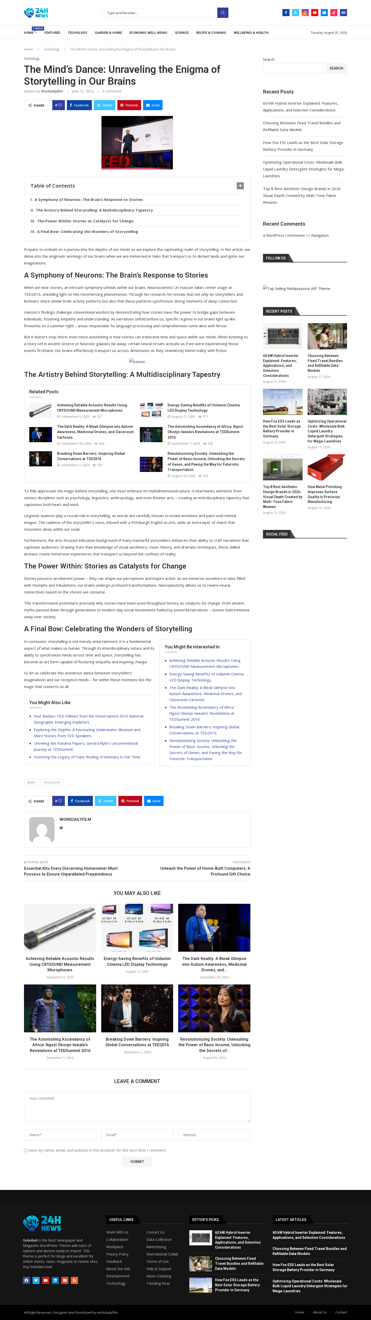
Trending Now (158, 1283)
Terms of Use (157, 1261)
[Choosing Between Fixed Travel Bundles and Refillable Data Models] (327, 336)
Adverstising (156, 1247)
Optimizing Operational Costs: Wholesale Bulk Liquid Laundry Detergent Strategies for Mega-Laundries (304, 169)
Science (182, 33)
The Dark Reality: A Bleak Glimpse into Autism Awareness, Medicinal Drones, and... (214, 964)
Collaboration (117, 1239)
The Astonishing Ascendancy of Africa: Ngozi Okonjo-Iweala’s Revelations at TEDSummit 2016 (205, 432)
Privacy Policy (117, 1254)
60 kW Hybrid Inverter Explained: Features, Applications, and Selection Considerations (281, 365)
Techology (77, 33)
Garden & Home (108, 33)
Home (30, 31)
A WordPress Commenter (284, 235)
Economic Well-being (148, 33)
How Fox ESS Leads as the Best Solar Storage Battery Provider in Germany (282, 428)
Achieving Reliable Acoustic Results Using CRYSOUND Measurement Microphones (60, 964)
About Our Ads (118, 1269)
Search (222, 13)
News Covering (158, 1276)
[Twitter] (295, 12)
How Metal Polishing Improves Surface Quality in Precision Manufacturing (325, 494)
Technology (115, 1283)
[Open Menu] (343, 12)
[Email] (324, 12)
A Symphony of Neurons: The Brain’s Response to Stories (89, 199)
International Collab (162, 1254)
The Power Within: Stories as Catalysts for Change (85, 220)
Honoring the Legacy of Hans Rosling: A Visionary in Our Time (87, 756)
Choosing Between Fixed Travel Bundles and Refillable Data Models (325, 363)
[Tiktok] (333, 12)
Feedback (114, 1261)
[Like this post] (60, 105)
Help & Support (158, 1269)
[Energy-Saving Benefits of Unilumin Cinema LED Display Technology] (151, 410)
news (31, 782)
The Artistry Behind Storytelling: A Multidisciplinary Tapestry (94, 210)
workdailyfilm (52, 91)
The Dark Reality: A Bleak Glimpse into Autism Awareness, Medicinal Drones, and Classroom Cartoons (95, 432)
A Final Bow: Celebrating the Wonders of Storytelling (87, 231)
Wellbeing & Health (251, 33)
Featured (52, 33)
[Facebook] (285, 12)
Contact (341, 1312)
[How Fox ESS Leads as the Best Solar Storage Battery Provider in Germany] (282, 402)
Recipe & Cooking (211, 33)
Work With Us (117, 1232)
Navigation (320, 235)
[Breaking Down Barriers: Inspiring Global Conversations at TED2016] (40, 458)
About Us (320, 1312)
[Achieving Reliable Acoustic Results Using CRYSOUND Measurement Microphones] (40, 410)
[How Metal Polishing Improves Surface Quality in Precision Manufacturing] (327, 467)
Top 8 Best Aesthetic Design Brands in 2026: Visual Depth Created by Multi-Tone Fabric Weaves (302, 195)
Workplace (114, 1247)
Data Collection (159, 1239)
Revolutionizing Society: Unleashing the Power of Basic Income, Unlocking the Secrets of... (214, 1045)
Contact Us (155, 1232)
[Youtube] (314, 12)
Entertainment (117, 1276)
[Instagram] (305, 12)
